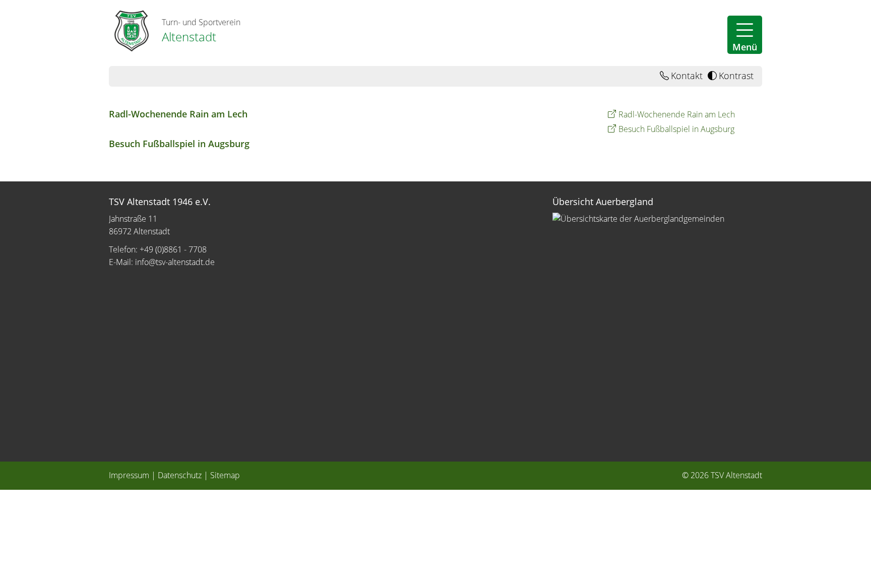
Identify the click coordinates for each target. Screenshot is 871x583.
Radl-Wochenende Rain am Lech (178, 114)
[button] (744, 35)
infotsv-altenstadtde (175, 262)
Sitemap (225, 475)
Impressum (129, 475)
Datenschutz (180, 475)
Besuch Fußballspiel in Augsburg (179, 144)
